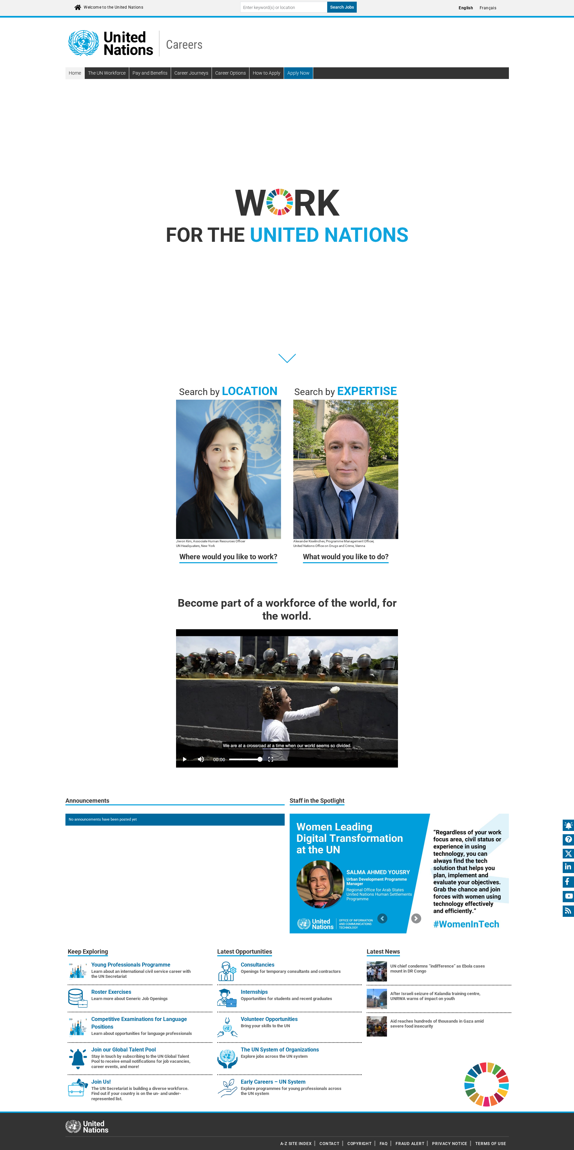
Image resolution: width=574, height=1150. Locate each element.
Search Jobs (342, 7)
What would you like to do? (346, 557)
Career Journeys (191, 73)
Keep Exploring (88, 951)
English (466, 8)
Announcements (87, 800)
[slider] (287, 750)
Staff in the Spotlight (317, 800)
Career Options (230, 73)
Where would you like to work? (228, 557)
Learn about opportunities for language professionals (141, 1033)
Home (75, 73)
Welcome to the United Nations (113, 7)
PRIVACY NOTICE (449, 1143)
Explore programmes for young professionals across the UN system (291, 1091)
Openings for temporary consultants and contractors (291, 971)
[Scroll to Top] (563, 1140)
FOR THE (287, 235)
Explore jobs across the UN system (274, 1056)
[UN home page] (86, 1126)
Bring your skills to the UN (265, 1025)
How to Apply (266, 73)
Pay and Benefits (150, 73)
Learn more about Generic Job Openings (129, 998)
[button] (382, 918)
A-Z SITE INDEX (296, 1143)
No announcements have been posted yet (103, 819)
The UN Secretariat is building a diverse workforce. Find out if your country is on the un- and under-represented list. (140, 1093)
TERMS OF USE (490, 1143)
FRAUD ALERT (410, 1143)
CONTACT (329, 1143)
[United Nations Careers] (135, 42)
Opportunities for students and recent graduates (286, 998)
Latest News (383, 951)
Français (488, 8)
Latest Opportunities (244, 951)
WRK (287, 203)
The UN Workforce (107, 73)
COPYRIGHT (359, 1143)
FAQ (384, 1143)
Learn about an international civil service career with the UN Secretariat (141, 974)
